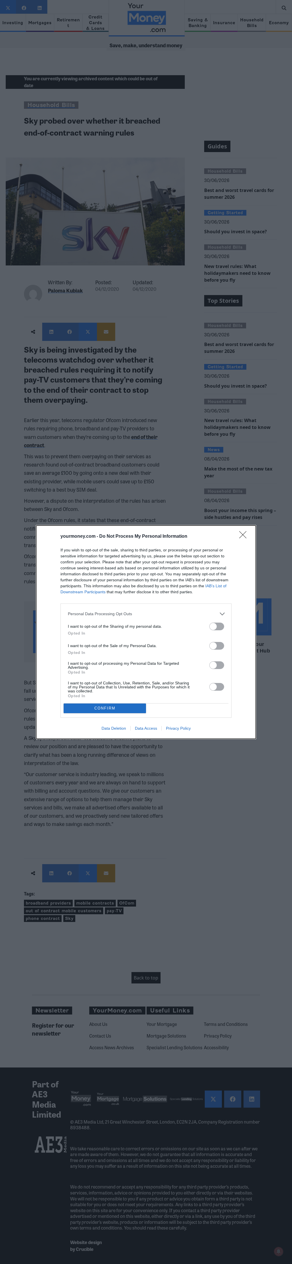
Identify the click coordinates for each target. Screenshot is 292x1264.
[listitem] (146, 614)
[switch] (216, 626)
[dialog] (146, 632)
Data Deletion (114, 728)
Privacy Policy (178, 728)
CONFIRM (104, 708)
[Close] (244, 536)
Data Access (146, 728)
